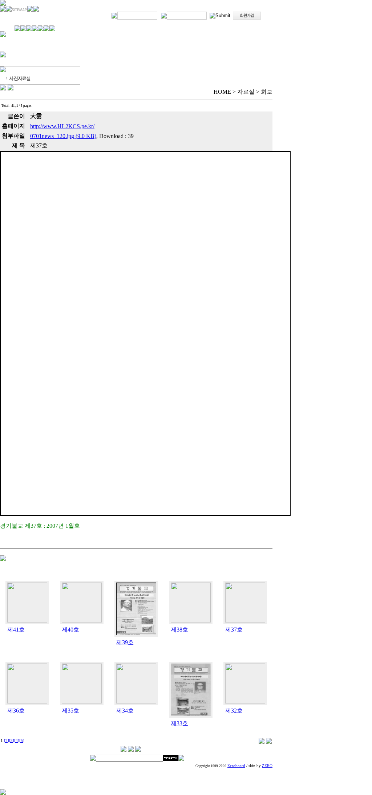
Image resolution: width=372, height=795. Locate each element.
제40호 (70, 629)
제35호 (70, 710)
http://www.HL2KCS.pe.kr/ (62, 126)
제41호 (16, 629)
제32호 (234, 710)
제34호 (125, 710)
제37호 (234, 629)
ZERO (267, 766)
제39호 (125, 642)
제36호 (16, 710)
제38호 (179, 629)
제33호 (179, 723)
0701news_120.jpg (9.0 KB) (63, 136)
